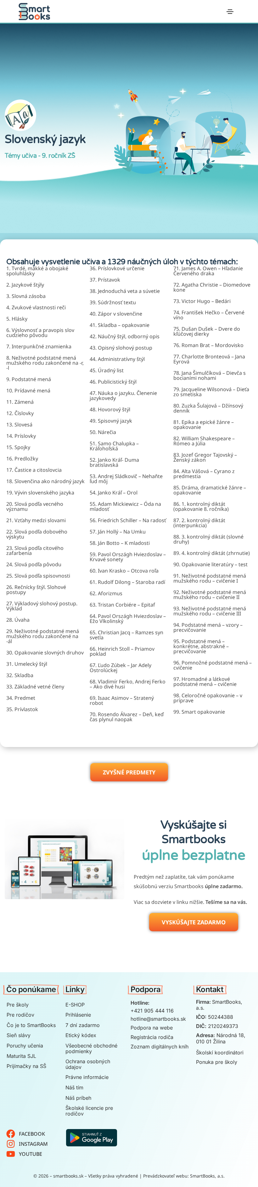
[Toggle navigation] (230, 11)
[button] (129, 772)
